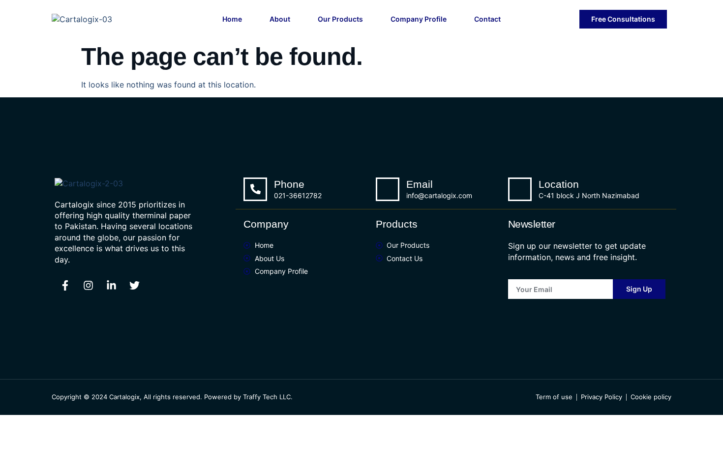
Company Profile (419, 19)
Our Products (340, 19)
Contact (487, 19)
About (280, 19)
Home (232, 19)
